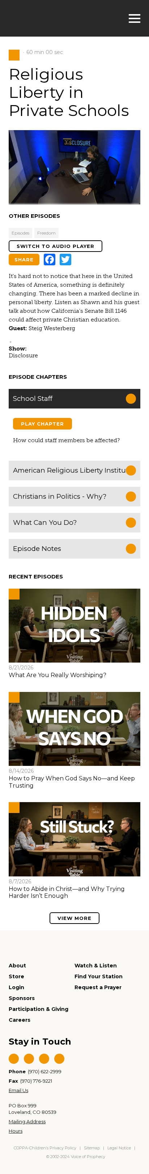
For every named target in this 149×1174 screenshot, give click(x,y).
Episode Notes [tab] (37, 548)
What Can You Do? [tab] (45, 522)
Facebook (14, 1059)
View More (74, 918)
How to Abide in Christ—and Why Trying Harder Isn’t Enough (67, 892)
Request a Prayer (98, 987)
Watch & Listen (95, 965)
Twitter (29, 1059)
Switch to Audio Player (55, 246)
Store (16, 976)
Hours (15, 1131)
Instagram (59, 1059)
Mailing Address (27, 1121)
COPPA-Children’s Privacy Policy (45, 1147)
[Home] (45, 17)
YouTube (44, 1059)
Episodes (20, 233)
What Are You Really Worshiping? (57, 675)
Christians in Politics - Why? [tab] (59, 496)
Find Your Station (98, 976)
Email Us (18, 1090)
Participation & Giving (38, 1009)
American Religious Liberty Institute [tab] (72, 470)
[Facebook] (49, 259)
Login (16, 987)
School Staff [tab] (32, 398)
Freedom (46, 233)
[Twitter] (65, 259)
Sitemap (92, 1147)
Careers (19, 1020)
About (17, 965)
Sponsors (22, 998)
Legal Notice (119, 1147)
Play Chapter (42, 424)
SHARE (24, 259)
